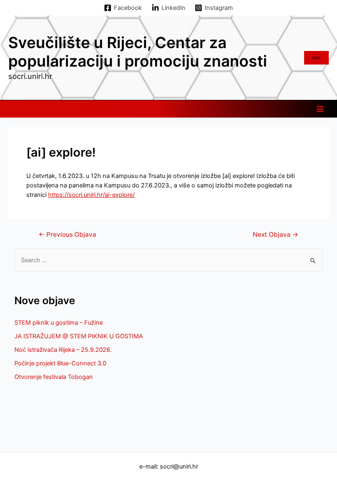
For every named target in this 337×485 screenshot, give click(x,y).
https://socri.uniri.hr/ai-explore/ (91, 195)
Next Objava (275, 234)
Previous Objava (67, 234)
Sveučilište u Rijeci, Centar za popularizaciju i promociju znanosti (137, 51)
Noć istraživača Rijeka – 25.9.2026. (63, 349)
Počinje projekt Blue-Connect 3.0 (60, 363)
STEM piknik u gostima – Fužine (58, 322)
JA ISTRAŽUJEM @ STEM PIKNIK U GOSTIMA (78, 336)
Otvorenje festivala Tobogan (53, 377)
